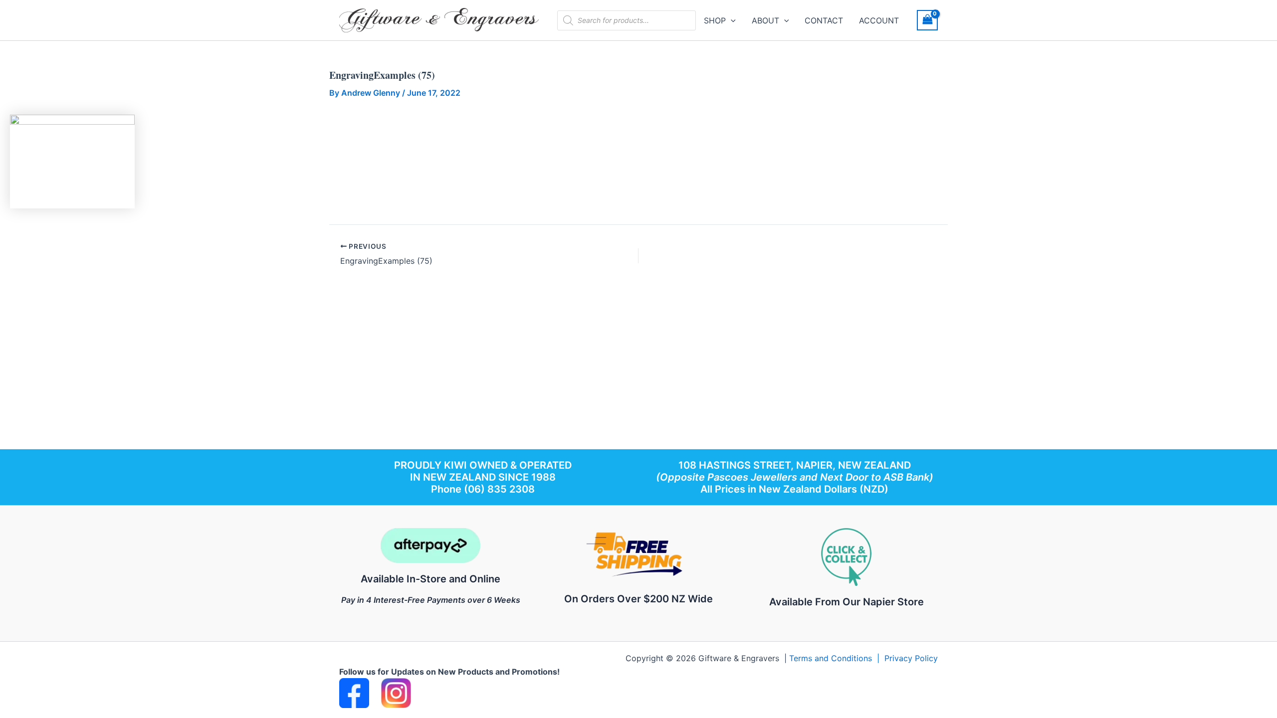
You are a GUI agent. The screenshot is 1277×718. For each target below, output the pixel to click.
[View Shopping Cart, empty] (927, 20)
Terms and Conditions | (836, 658)
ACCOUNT (879, 20)
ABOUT (765, 20)
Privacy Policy (911, 658)
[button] (731, 20)
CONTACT (824, 20)
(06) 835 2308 (499, 489)
